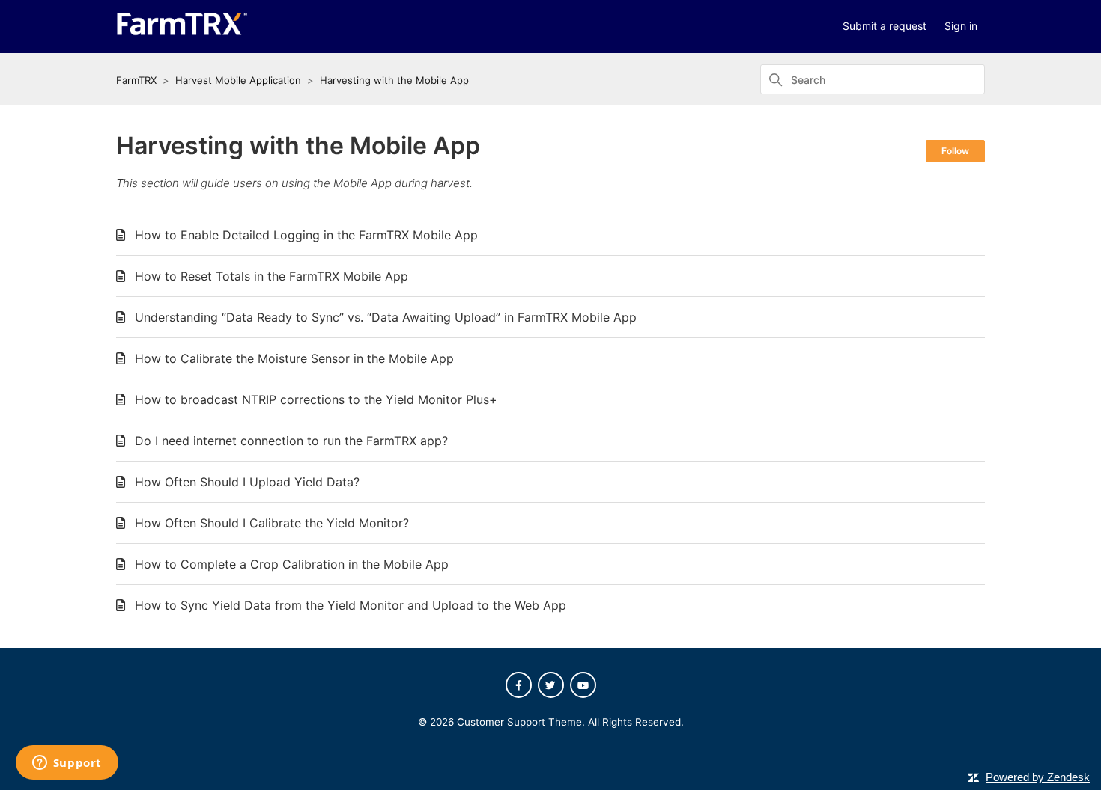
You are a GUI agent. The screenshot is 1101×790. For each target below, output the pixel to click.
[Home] (182, 32)
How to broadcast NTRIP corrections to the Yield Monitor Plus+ (316, 399)
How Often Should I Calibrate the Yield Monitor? (272, 522)
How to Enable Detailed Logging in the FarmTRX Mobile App (306, 234)
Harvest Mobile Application (238, 80)
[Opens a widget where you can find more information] (66, 764)
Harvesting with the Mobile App (394, 80)
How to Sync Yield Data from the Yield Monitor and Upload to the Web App (350, 605)
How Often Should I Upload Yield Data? (247, 481)
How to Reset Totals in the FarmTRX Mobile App (271, 276)
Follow (955, 150)
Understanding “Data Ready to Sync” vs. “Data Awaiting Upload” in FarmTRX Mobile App (386, 317)
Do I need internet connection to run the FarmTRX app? (291, 440)
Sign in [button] (960, 25)
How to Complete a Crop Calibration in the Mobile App (292, 564)
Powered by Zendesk (1038, 777)
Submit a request (884, 25)
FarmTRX (136, 80)
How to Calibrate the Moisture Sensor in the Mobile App (294, 358)
